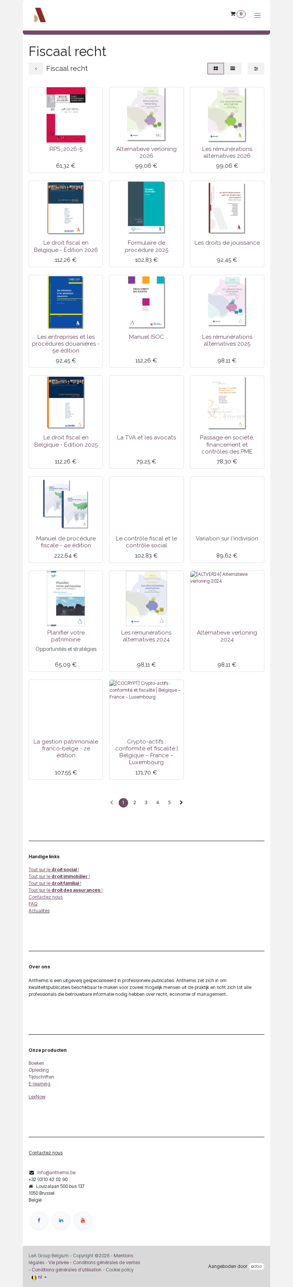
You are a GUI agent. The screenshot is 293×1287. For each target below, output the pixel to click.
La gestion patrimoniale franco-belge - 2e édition (66, 748)
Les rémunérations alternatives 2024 (146, 636)
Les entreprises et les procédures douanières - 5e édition (66, 343)
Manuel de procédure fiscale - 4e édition (66, 542)
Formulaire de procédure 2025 (146, 246)
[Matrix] (215, 69)
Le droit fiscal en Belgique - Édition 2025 (66, 441)
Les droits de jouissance (227, 242)
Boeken (36, 1063)
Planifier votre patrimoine (66, 636)
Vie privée (58, 1262)
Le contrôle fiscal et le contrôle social (146, 542)
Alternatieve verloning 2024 (227, 636)
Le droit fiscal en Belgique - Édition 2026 (66, 246)
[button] (40, 133)
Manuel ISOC (146, 336)
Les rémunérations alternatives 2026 (227, 152)
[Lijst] (232, 69)
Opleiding (39, 1070)
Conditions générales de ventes (106, 1262)
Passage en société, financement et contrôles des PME (227, 444)
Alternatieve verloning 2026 (146, 152)
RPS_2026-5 (66, 149)
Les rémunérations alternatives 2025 (227, 340)
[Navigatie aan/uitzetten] (257, 15)
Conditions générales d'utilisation (66, 1270)
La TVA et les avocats (146, 437)
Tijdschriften (41, 1077)
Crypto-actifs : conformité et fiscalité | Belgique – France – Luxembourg (146, 752)
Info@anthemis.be (56, 1172)
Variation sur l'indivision (227, 538)
